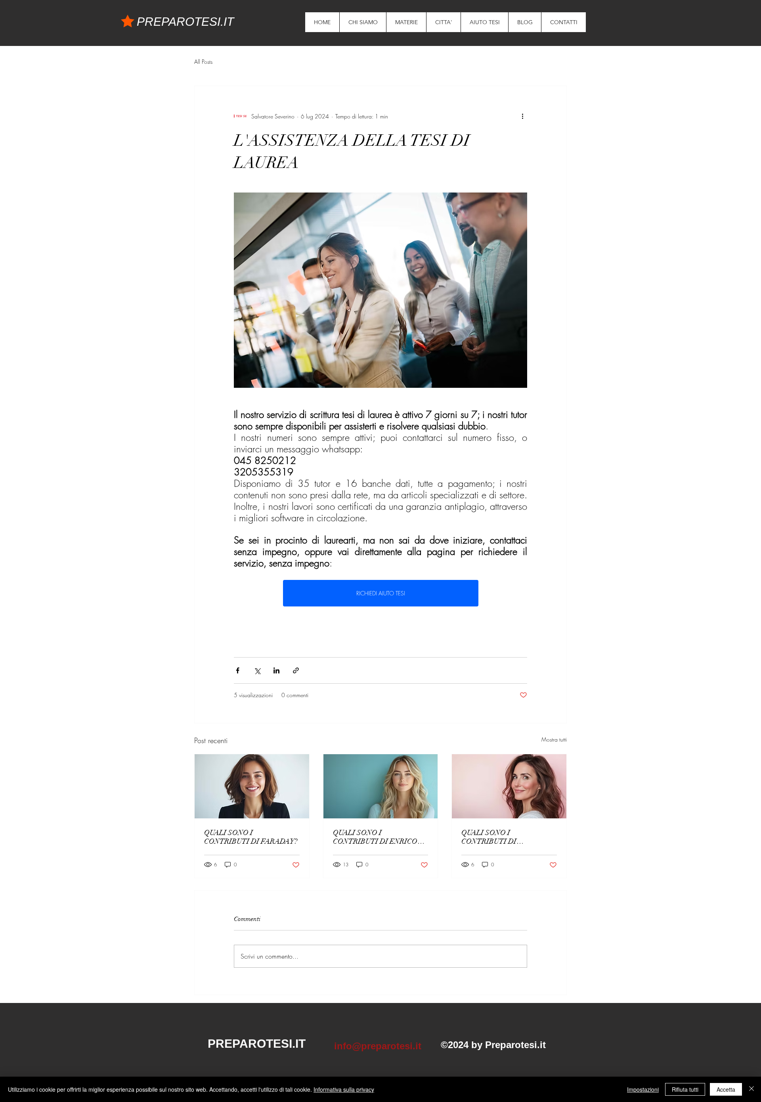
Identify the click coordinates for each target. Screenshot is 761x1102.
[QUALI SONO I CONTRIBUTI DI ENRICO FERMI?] (380, 786)
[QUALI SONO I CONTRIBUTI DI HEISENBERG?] (509, 786)
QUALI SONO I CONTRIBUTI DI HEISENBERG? (488, 837)
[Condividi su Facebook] (237, 670)
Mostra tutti (554, 739)
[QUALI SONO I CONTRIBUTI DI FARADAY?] (252, 786)
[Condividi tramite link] (296, 670)
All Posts (203, 61)
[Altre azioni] (522, 116)
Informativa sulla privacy (344, 1089)
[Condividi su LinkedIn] (276, 670)
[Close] (751, 1089)
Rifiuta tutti (685, 1089)
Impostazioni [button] (643, 1089)
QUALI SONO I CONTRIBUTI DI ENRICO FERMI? (375, 837)
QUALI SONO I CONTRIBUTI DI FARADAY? (250, 837)
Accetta (726, 1089)
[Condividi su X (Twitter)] (257, 670)
